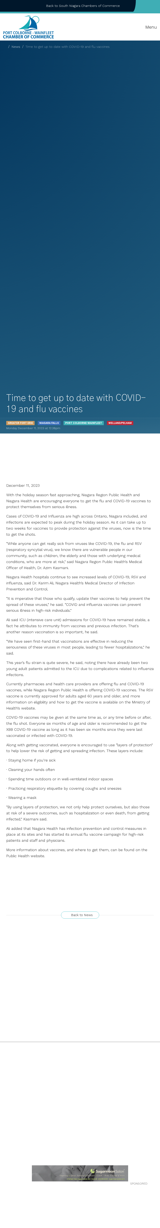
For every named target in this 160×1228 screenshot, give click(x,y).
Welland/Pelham (120, 423)
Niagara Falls (49, 423)
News (15, 47)
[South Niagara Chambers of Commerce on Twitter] (149, 5)
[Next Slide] (154, 1173)
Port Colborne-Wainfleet (83, 423)
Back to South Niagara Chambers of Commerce (83, 6)
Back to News (81, 915)
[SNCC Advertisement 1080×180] (80, 1173)
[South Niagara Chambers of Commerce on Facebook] (142, 5)
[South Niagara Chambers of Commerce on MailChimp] (155, 5)
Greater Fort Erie (20, 423)
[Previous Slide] (6, 1173)
